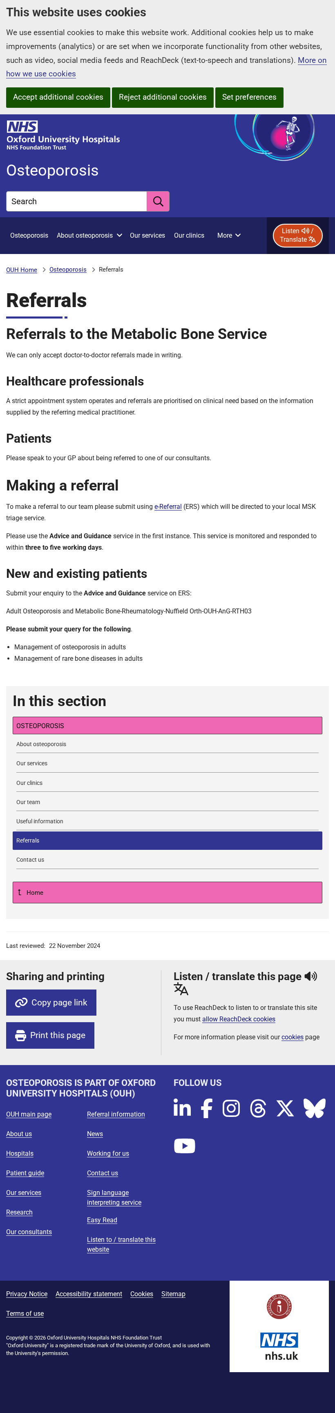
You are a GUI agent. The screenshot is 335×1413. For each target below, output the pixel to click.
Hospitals (20, 1153)
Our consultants (29, 1232)
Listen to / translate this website (121, 1244)
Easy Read (102, 1220)
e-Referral (168, 506)
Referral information (116, 1114)
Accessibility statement (89, 1294)
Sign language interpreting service (114, 1197)
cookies (292, 1037)
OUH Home (21, 270)
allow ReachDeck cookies (238, 1019)
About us (19, 1134)
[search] (158, 201)
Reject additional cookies (163, 97)
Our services (23, 1193)
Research (19, 1212)
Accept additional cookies (58, 97)
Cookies (141, 1294)
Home (34, 892)
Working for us (108, 1153)
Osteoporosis (68, 269)
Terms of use (25, 1313)
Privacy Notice (26, 1294)
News (95, 1134)
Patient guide (25, 1173)
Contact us (102, 1173)
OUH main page (28, 1114)
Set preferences (249, 97)
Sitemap (173, 1294)
